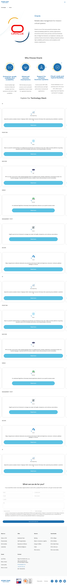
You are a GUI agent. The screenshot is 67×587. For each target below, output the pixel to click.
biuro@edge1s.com (22, 564)
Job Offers (3, 558)
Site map (46, 581)
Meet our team (4, 567)
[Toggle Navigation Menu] (65, 2)
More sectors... (37, 549)
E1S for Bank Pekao (54, 544)
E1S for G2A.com (54, 546)
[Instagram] (56, 581)
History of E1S (4, 538)
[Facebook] (52, 581)
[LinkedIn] (60, 581)
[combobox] (18, 511)
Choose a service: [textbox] (7, 511)
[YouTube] (64, 581)
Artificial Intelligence (22, 546)
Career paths (4, 564)
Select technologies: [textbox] (38, 511)
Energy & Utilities (37, 544)
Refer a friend (4, 561)
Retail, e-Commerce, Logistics (40, 541)
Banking (35, 538)
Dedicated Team (21, 538)
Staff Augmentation (22, 541)
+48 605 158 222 (21, 566)
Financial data (4, 541)
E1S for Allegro (54, 538)
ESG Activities (4, 544)
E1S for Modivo (54, 541)
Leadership (3, 546)
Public (35, 546)
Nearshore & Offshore (22, 544)
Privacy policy (39, 581)
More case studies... (55, 549)
